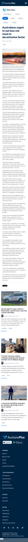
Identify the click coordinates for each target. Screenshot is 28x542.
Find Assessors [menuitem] (6, 475)
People (10, 328)
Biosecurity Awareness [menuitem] (8, 488)
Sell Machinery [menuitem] (5, 513)
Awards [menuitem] (4, 460)
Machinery (4, 328)
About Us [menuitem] (4, 453)
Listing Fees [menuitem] (5, 519)
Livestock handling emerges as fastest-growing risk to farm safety (13, 405)
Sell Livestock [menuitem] (5, 510)
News (4, 44)
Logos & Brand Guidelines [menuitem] (8, 466)
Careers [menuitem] (4, 463)
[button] (26, 3)
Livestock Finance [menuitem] (6, 478)
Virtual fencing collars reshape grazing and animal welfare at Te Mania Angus (12, 358)
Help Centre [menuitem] (5, 500)
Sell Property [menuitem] (5, 516)
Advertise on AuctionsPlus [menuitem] (8, 523)
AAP (3, 41)
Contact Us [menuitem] (5, 497)
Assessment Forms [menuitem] (7, 485)
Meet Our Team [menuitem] (6, 456)
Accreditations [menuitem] (5, 482)
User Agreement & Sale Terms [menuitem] (9, 533)
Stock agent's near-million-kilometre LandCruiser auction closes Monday (14, 311)
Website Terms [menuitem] (6, 534)
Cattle (3, 375)
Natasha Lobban (8, 316)
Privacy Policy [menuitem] (14, 534)
